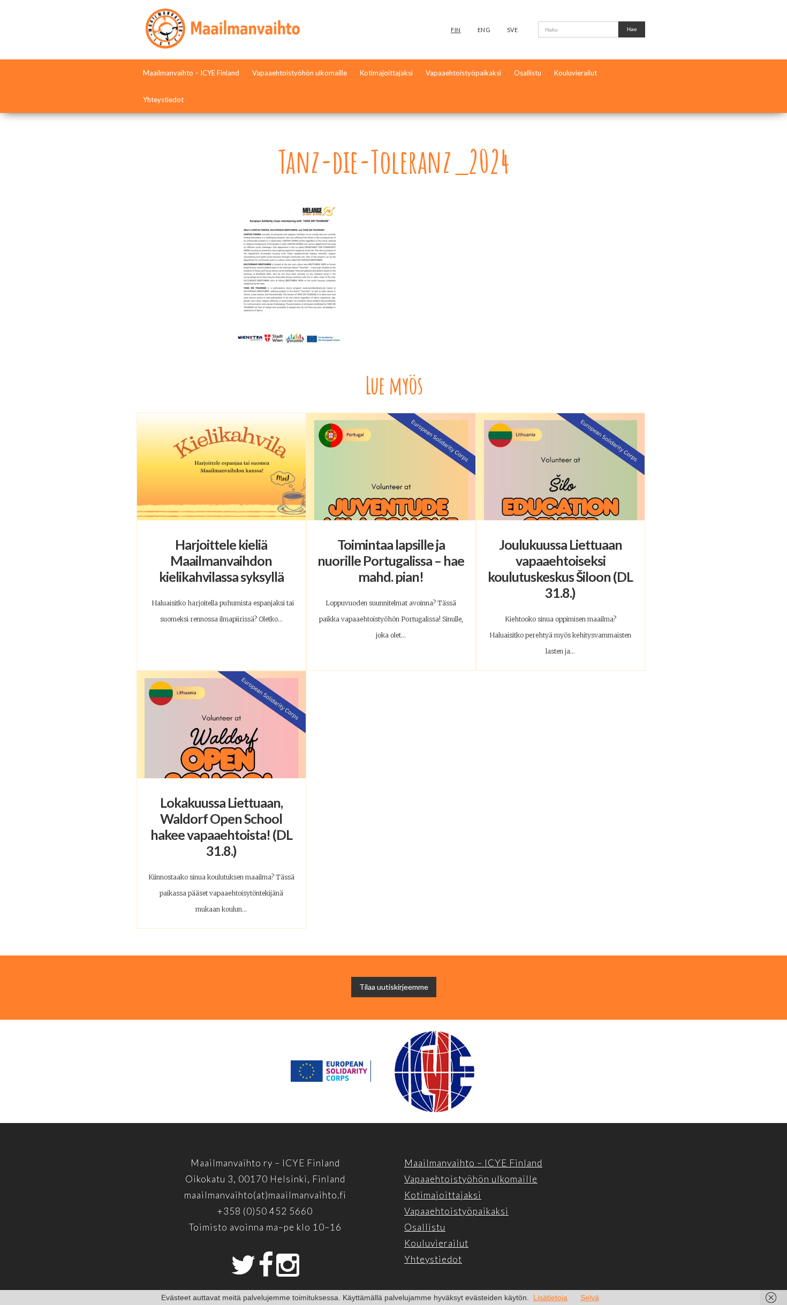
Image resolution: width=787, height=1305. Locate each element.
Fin (456, 29)
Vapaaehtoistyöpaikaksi (463, 73)
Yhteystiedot (163, 99)
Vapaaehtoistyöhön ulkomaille (299, 73)
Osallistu (527, 73)
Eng (484, 29)
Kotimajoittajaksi (386, 73)
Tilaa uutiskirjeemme (393, 986)
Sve (512, 29)
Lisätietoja (550, 1297)
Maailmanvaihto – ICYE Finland (191, 73)
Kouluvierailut (575, 73)
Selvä (589, 1297)
